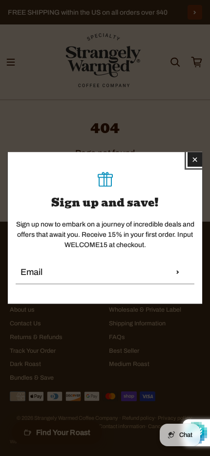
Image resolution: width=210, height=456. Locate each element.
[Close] (195, 159)
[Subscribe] (177, 272)
